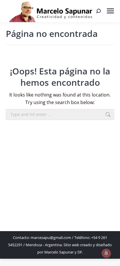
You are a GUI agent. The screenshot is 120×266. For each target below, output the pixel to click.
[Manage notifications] (106, 253)
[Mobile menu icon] (110, 11)
